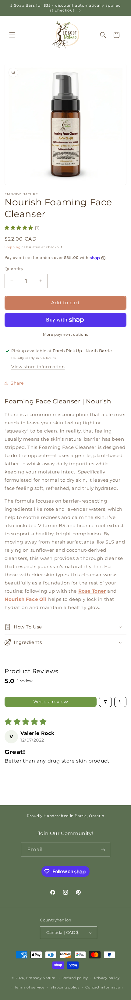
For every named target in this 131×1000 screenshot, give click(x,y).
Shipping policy (65, 987)
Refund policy (75, 978)
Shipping (13, 247)
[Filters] (105, 702)
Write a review (50, 702)
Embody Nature (40, 978)
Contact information (103, 987)
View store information (38, 366)
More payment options (65, 334)
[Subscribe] (103, 850)
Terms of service (29, 987)
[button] (12, 35)
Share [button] (17, 383)
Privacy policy (107, 978)
